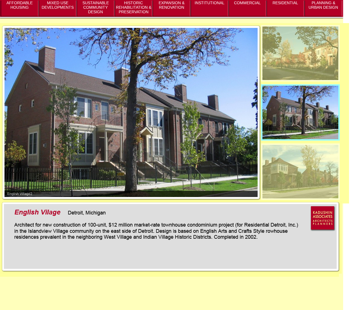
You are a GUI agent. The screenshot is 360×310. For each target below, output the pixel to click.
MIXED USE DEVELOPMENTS (58, 5)
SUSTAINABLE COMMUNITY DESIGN (95, 7)
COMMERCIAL (247, 3)
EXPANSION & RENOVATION (171, 5)
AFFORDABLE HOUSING (19, 5)
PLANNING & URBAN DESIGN (323, 5)
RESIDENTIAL (285, 3)
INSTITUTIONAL (209, 3)
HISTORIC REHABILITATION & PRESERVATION (133, 7)
